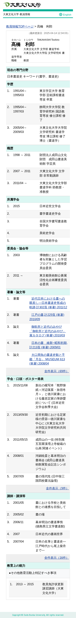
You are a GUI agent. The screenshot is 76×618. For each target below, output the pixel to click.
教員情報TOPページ (20, 26)
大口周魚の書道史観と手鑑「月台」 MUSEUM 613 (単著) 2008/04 (47, 359)
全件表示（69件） (56, 371)
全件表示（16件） (56, 557)
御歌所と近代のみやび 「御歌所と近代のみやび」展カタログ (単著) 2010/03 (47, 331)
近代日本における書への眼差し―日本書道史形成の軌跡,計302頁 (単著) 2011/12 (48, 303)
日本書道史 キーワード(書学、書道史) (33, 76)
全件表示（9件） (57, 488)
